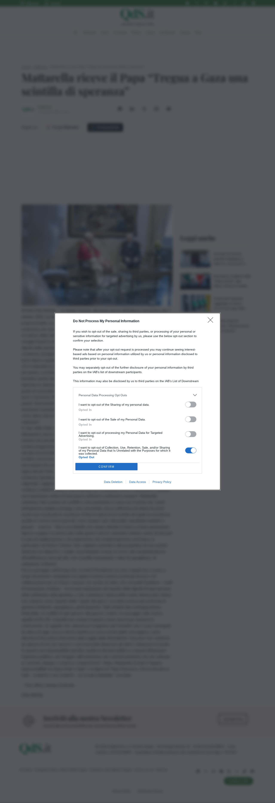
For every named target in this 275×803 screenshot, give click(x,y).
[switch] (190, 404)
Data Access (137, 482)
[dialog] (137, 401)
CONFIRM (107, 466)
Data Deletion (113, 482)
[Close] (212, 321)
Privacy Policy (162, 482)
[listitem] (137, 395)
